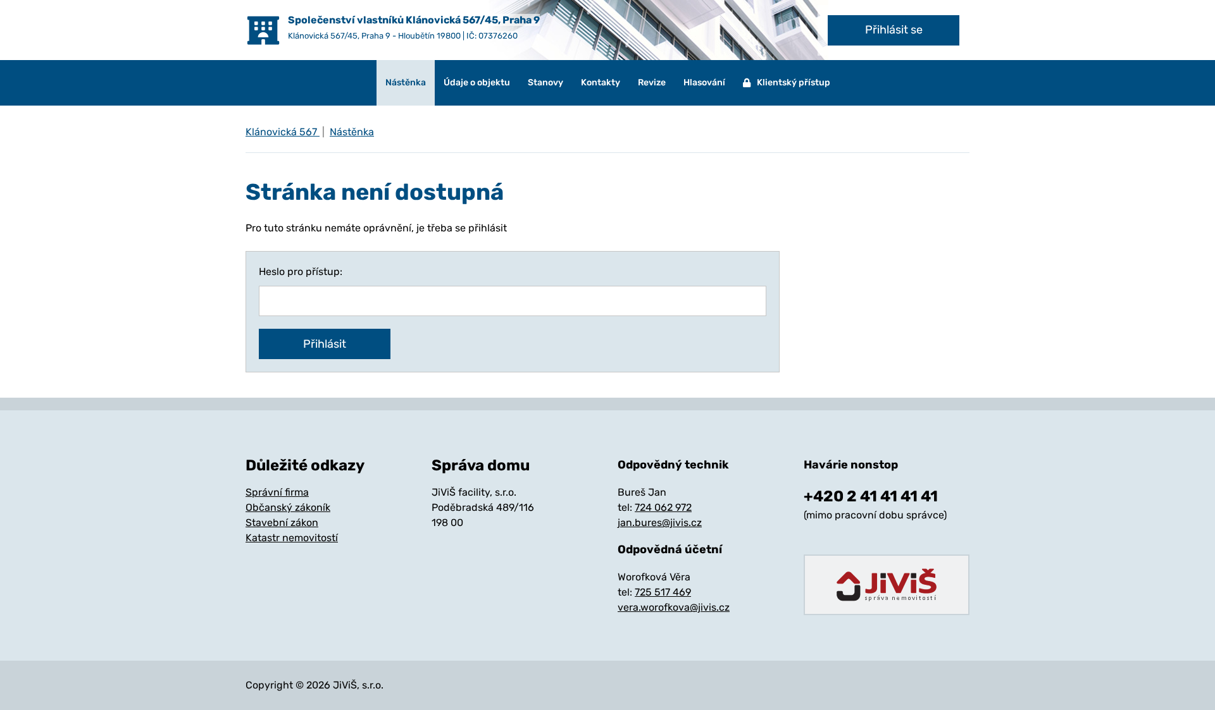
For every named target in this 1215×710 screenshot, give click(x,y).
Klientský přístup (793, 82)
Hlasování (704, 82)
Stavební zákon (282, 523)
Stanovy (545, 82)
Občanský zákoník (288, 507)
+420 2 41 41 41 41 (871, 496)
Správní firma (277, 492)
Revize (652, 82)
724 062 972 (663, 507)
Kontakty (600, 82)
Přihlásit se (894, 30)
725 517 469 (663, 592)
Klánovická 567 (283, 132)
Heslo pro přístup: (300, 272)
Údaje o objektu (477, 82)
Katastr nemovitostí (292, 538)
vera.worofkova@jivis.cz (674, 607)
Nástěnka (405, 82)
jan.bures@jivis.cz (660, 523)
